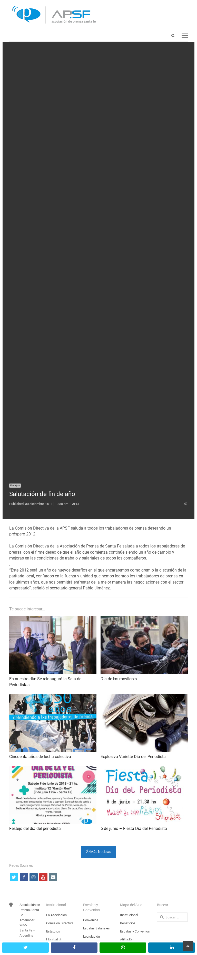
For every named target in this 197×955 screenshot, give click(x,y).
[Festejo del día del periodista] (52, 769)
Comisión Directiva (59, 923)
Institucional (129, 915)
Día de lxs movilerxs (119, 678)
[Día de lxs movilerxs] (144, 619)
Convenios (90, 920)
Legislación (91, 936)
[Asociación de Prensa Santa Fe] (98, 14)
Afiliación (126, 939)
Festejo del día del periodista (35, 828)
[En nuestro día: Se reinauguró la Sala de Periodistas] (52, 619)
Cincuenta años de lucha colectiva (40, 756)
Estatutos (53, 931)
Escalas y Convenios (135, 931)
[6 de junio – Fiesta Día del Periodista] (144, 769)
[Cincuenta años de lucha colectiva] (52, 697)
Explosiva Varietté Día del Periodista (133, 756)
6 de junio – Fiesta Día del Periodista (134, 828)
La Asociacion (56, 915)
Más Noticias (100, 852)
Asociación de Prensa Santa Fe (29, 910)
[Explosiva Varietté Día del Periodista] (144, 697)
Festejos (15, 485)
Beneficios (127, 923)
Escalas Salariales (96, 928)
